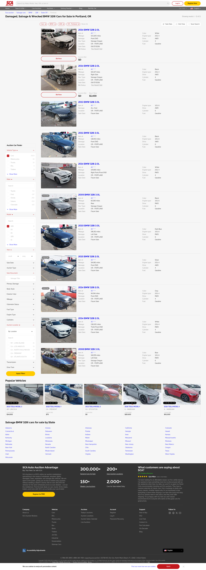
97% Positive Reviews (145, 473)
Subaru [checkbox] (13, 201)
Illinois (47, 434)
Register (113, 512)
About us (26, 512)
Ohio (87, 447)
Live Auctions (36, 8)
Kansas (167, 434)
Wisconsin (9, 457)
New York (8, 447)
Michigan (8, 441)
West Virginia (170, 454)
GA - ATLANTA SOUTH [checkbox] (19, 357)
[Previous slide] (41, 24)
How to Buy (143, 512)
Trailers (54, 532)
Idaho (7, 434)
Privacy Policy (55, 562)
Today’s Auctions (87, 512)
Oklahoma (128, 447)
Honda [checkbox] (13, 198)
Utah (7, 454)
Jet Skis (54, 535)
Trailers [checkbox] (13, 169)
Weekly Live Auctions (87, 486)
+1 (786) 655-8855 (66, 558)
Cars (42, 24)
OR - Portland (72, 24)
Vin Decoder (143, 528)
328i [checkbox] (12, 226)
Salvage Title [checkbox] (15, 278)
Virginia (88, 454)
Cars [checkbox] (12, 156)
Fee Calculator (144, 525)
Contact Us (143, 522)
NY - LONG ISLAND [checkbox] (17, 343)
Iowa (126, 434)
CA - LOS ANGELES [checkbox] (18, 346)
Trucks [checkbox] (13, 162)
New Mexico (169, 444)
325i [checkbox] (12, 236)
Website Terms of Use (64, 562)
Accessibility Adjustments (36, 550)
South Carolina (90, 451)
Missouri (128, 441)
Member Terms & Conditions (80, 562)
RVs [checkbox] (12, 166)
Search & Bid (19, 8)
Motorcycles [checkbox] (15, 159)
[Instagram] (169, 513)
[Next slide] (157, 24)
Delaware (48, 431)
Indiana (87, 434)
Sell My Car (92, 8)
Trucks (54, 522)
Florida (87, 431)
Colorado (168, 428)
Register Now (192, 3)
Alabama (8, 428)
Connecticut (9, 431)
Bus (53, 525)
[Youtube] (180, 513)
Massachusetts (170, 438)
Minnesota (48, 441)
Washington (129, 454)
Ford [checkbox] (12, 194)
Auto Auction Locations (115, 474)
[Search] (168, 3)
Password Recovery (117, 519)
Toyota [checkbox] (13, 191)
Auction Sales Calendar (89, 519)
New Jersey (129, 444)
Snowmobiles (56, 541)
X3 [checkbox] (11, 229)
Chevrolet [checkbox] (14, 205)
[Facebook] (173, 513)
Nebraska (8, 444)
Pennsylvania (10, 451)
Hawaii (167, 431)
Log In (177, 3)
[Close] (184, 567)
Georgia (128, 431)
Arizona (47, 428)
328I (36, 13)
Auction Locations (87, 516)
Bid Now (59, 58)
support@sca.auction (92, 558)
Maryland (128, 438)
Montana (168, 441)
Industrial (55, 538)
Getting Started (66, 8)
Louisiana (48, 438)
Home (7, 8)
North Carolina (50, 447)
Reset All (85, 24)
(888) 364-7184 (78, 558)
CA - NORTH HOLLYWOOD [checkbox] (20, 350)
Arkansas (88, 428)
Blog (80, 8)
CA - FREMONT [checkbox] (16, 353)
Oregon (167, 447)
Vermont (48, 454)
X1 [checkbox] (11, 240)
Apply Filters (20, 373)
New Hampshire (91, 444)
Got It (168, 566)
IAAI (149, 562)
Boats (54, 528)
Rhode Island (49, 451)
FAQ (140, 516)
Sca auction (9, 13)
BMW (30, 13)
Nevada (48, 444)
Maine (87, 438)
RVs (53, 516)
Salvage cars (21, 13)
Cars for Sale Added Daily (116, 486)
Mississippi (89, 441)
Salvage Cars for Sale (87, 474)
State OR (44, 13)
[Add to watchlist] (74, 31)
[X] (177, 513)
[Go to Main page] (9, 3)
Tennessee (129, 451)
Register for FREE (39, 494)
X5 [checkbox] (11, 233)
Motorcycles (56, 519)
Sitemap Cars (56, 544)
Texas (167, 451)
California (128, 428)
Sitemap (90, 562)
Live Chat (142, 519)
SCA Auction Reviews (30, 516)
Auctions (50, 8)
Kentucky (8, 438)
